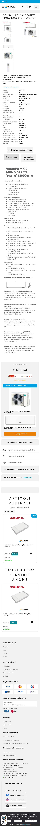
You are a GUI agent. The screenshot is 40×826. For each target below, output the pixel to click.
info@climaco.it (12, 771)
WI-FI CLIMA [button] (9, 511)
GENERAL (7, 558)
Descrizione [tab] (12, 157)
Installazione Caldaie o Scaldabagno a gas (16, 743)
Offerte (5, 653)
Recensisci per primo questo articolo (20, 442)
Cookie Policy (18, 821)
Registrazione (7, 725)
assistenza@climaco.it (19, 775)
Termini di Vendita (8, 752)
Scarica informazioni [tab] (28, 158)
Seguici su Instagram (16, 800)
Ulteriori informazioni (11, 87)
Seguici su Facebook (16, 795)
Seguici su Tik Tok (16, 806)
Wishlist (5, 728)
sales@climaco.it (21, 773)
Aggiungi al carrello (20, 434)
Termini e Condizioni (31, 821)
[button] (23, 7)
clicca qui (21, 705)
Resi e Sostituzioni (8, 673)
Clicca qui (27, 477)
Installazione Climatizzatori (11, 740)
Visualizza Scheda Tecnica (21, 150)
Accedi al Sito (7, 722)
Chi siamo (6, 647)
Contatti (5, 676)
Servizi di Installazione (9, 737)
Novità (5, 657)
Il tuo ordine (6, 666)
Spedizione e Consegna (10, 669)
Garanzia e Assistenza (9, 755)
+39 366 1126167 (9, 777)
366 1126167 (30, 469)
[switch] (4, 823)
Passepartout (27, 824)
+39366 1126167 (14, 765)
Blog (4, 650)
